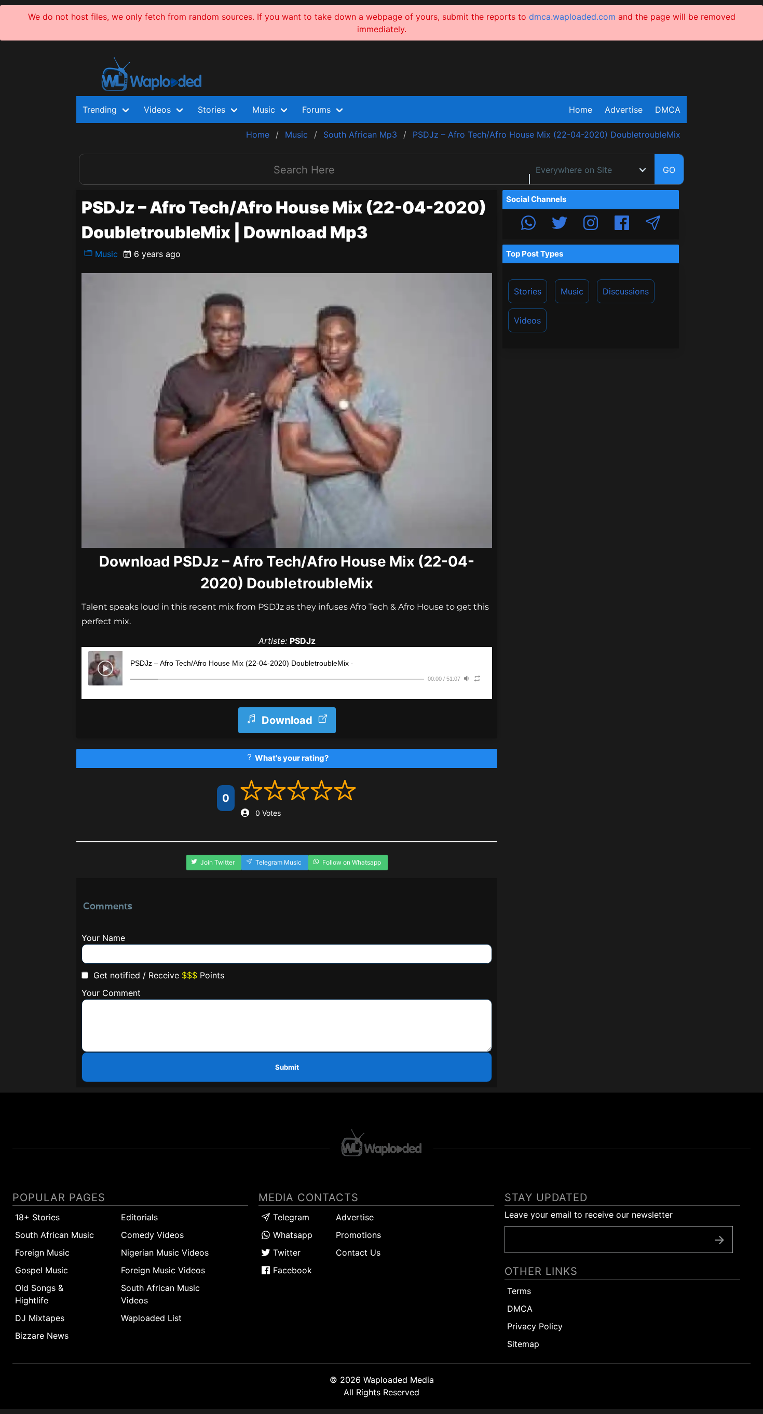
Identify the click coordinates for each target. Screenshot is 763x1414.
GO (669, 170)
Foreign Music (42, 1252)
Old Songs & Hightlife (39, 1294)
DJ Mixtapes (39, 1318)
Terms (519, 1291)
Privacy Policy (535, 1326)
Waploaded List (151, 1318)
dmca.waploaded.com (572, 16)
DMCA (667, 109)
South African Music (54, 1235)
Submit (287, 1067)
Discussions (626, 291)
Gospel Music (41, 1270)
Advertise (355, 1217)
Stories (527, 291)
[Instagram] (590, 224)
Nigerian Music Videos (165, 1252)
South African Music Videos (160, 1294)
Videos (527, 320)
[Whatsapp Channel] (528, 224)
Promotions (358, 1235)
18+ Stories (37, 1217)
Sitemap (523, 1344)
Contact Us (358, 1252)
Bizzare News (42, 1335)
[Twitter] (559, 224)
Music (105, 254)
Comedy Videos (152, 1235)
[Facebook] (621, 224)
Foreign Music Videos (163, 1270)
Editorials (139, 1217)
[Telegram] (653, 224)
